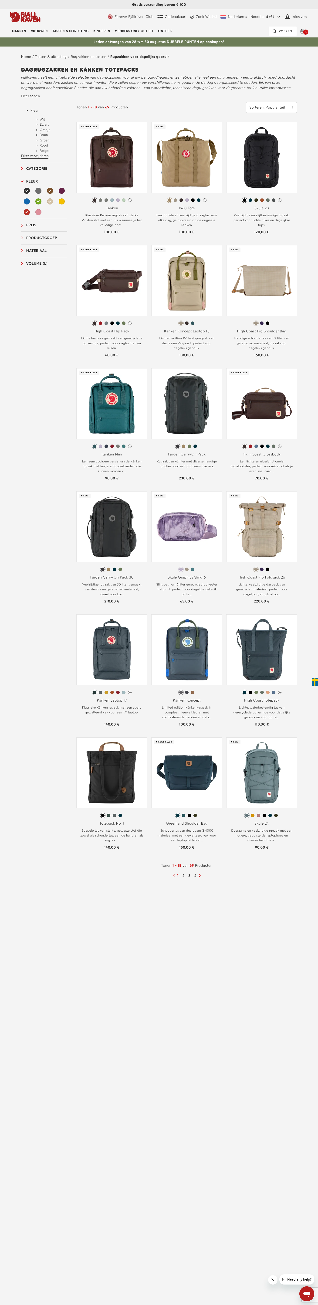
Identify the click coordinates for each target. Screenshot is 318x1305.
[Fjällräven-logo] (25, 16)
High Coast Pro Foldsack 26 (261, 577)
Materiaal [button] (36, 250)
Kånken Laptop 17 (112, 700)
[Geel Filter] (62, 201)
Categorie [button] (36, 168)
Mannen (19, 31)
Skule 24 (262, 823)
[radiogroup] (111, 200)
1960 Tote (187, 208)
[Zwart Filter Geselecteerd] (27, 191)
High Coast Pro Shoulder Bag (261, 331)
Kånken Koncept (187, 700)
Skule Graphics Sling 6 (187, 577)
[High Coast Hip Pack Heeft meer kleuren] (130, 323)
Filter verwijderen (35, 156)
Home (26, 56)
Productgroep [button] (41, 238)
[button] (303, 31)
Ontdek (165, 31)
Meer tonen (30, 96)
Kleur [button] (32, 181)
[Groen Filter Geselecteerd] (38, 201)
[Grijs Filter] (38, 191)
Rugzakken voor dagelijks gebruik (139, 56)
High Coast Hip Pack (111, 331)
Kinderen (101, 31)
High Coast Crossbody (262, 454)
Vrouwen (39, 31)
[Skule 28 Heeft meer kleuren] (279, 200)
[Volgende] (200, 875)
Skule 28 (262, 208)
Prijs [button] (31, 225)
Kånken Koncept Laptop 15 (187, 331)
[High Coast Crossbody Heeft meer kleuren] (279, 446)
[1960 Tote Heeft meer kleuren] (204, 200)
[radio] (94, 200)
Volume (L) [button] (37, 263)
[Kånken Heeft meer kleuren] (130, 200)
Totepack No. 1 (112, 823)
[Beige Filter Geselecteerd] (50, 201)
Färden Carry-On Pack (187, 454)
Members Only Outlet (134, 31)
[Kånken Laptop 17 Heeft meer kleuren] (130, 692)
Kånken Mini (111, 454)
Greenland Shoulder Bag (186, 823)
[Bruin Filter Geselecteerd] (50, 191)
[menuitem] (19, 31)
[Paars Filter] (62, 191)
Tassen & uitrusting (70, 31)
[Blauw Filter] (27, 201)
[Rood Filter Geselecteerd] (27, 212)
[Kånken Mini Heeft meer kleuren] (130, 446)
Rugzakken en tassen (88, 56)
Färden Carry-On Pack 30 (111, 577)
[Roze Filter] (38, 212)
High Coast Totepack (261, 700)
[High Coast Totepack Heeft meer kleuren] (279, 692)
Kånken (112, 208)
